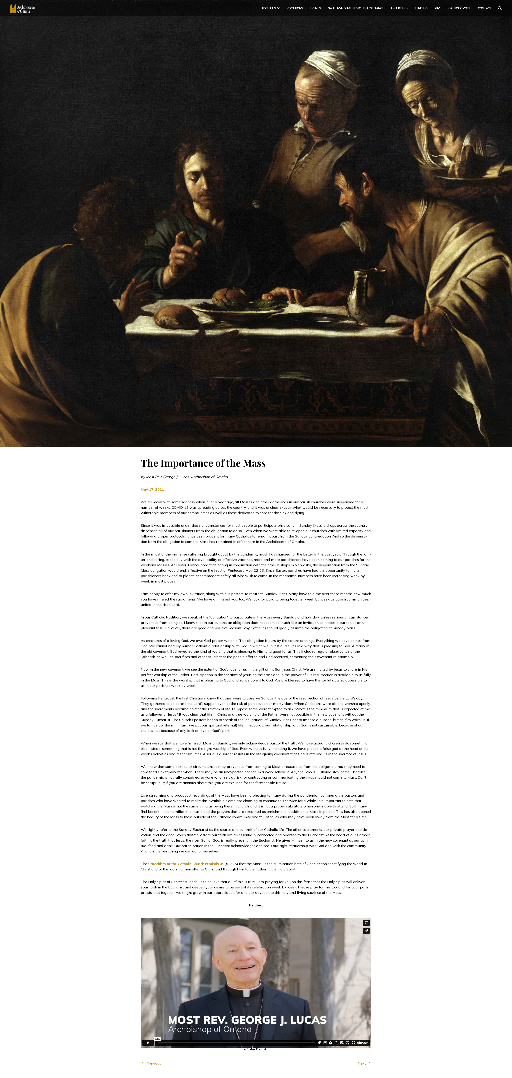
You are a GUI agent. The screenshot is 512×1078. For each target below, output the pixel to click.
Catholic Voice (459, 8)
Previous (153, 1063)
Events (315, 8)
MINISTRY (421, 8)
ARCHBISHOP (399, 8)
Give (438, 8)
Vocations (295, 8)
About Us (268, 8)
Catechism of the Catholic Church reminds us (186, 863)
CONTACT (485, 8)
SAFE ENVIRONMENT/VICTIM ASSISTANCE (356, 8)
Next (362, 1063)
